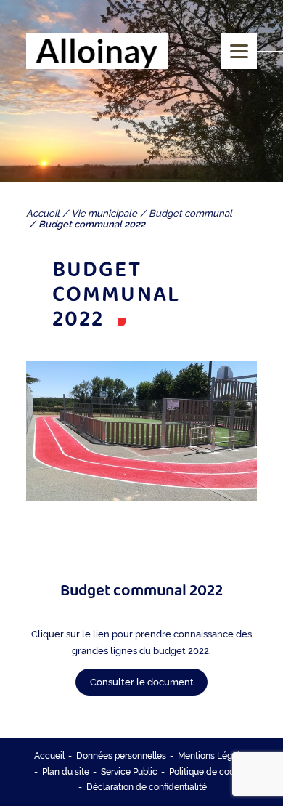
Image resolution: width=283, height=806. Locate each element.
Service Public (129, 772)
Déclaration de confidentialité (146, 787)
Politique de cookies (209, 772)
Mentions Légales (213, 756)
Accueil (49, 756)
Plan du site (65, 772)
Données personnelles (121, 756)
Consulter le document (142, 682)
